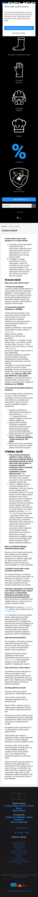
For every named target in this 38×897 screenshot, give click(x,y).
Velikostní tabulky (19, 847)
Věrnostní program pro (15, 862)
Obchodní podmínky (19, 843)
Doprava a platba (19, 845)
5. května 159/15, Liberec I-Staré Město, (19, 807)
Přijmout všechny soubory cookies (19, 28)
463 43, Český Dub (19, 822)
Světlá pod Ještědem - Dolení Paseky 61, (19, 818)
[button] (19, 44)
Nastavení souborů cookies (16, 891)
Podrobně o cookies (19, 860)
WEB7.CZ (24, 877)
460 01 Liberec (19, 810)
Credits (28, 891)
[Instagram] (22, 796)
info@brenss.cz (11, 611)
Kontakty (19, 857)
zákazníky (26, 862)
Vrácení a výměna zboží (19, 851)
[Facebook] (15, 796)
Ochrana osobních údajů (19, 853)
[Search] (34, 206)
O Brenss (19, 855)
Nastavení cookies (19, 33)
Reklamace (19, 849)
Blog (19, 864)
